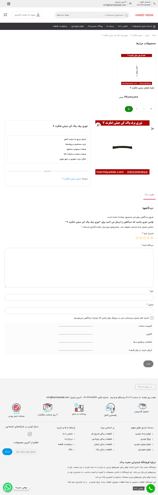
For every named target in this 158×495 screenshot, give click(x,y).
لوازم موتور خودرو (142, 444)
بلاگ (70, 449)
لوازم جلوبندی (144, 449)
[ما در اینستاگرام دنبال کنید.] (8, 3)
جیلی (147, 35)
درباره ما (69, 439)
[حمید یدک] (144, 15)
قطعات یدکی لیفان (103, 444)
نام (151, 291)
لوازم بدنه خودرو (143, 433)
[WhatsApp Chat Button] (7, 487)
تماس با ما (68, 433)
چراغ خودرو (146, 439)
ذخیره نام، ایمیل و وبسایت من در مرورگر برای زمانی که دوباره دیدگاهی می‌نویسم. (111, 318)
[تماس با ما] (150, 488)
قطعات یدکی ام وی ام (101, 433)
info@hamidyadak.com (114, 5)
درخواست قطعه (65, 444)
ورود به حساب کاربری (25, 14)
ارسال (7, 451)
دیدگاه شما (147, 245)
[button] (98, 125)
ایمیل (150, 304)
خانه (154, 35)
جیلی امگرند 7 (136, 35)
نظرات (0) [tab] (149, 194)
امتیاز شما (147, 233)
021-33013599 (143, 5)
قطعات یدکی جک (104, 449)
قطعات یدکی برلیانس (102, 439)
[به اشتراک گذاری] (152, 129)
